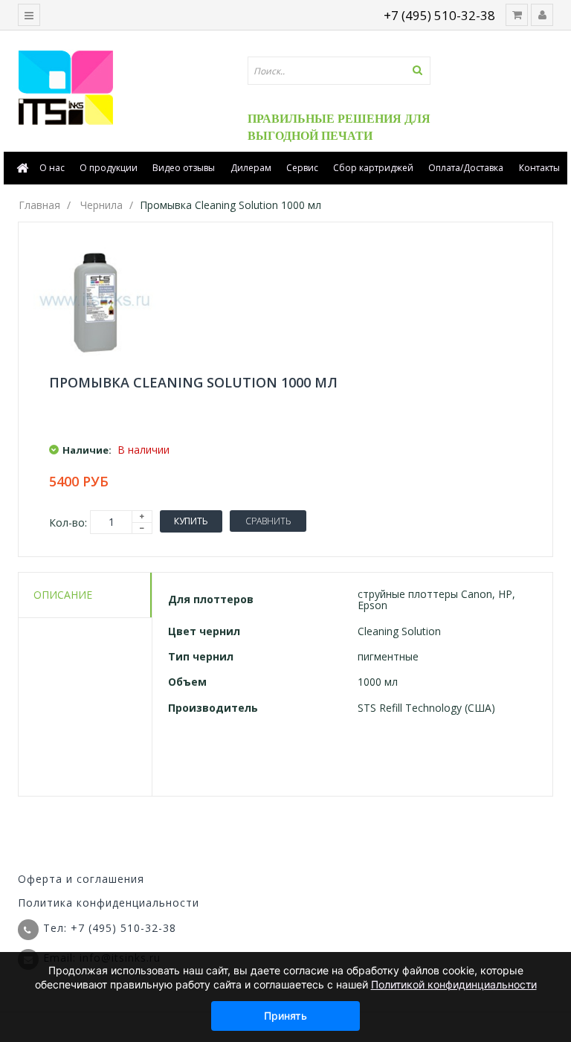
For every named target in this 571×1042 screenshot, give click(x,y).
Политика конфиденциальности (108, 902)
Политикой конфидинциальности (454, 984)
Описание (62, 595)
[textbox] (339, 70)
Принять (285, 1015)
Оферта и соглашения (81, 879)
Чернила (101, 205)
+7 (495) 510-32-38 (439, 15)
